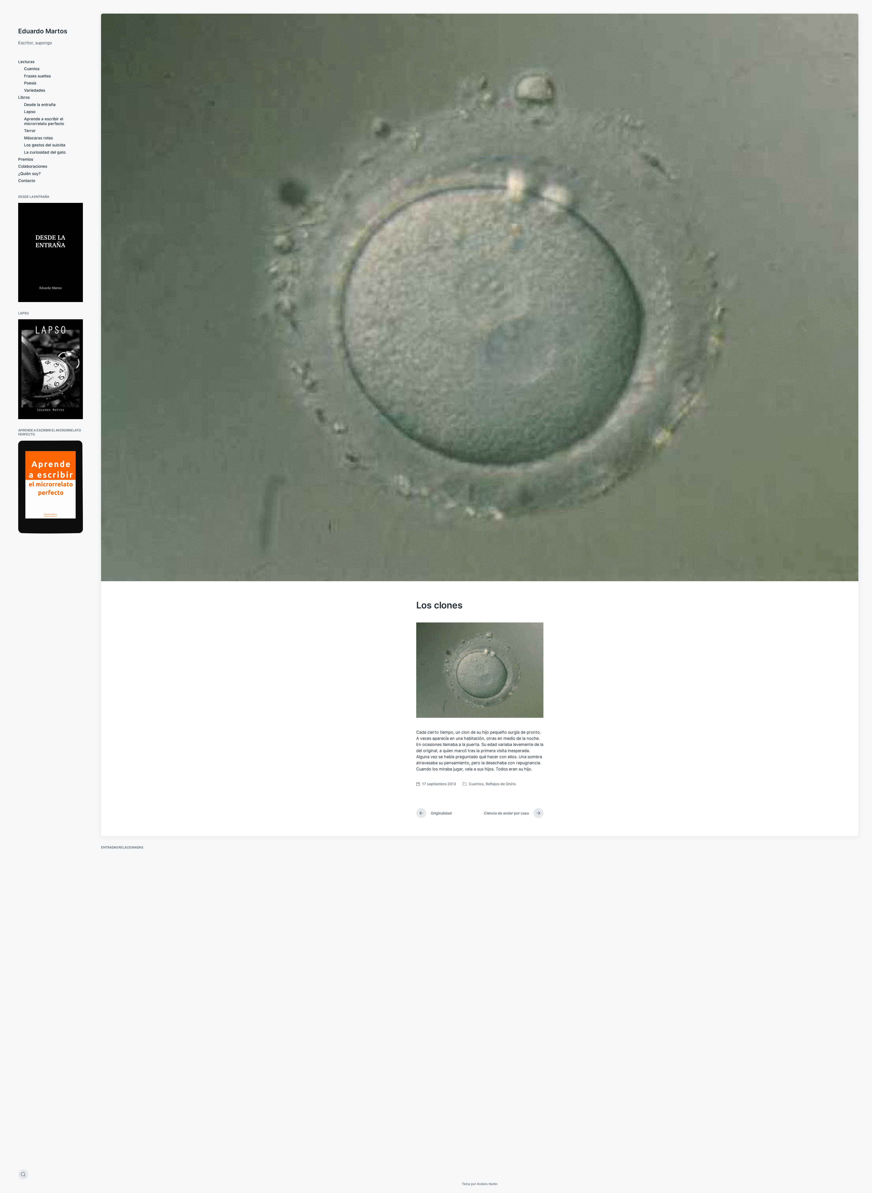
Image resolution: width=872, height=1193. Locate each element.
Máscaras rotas (38, 138)
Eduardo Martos (42, 31)
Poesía (30, 83)
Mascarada (501, 983)
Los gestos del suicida (44, 145)
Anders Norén (487, 1184)
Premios (25, 159)
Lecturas (26, 61)
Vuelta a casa (694, 970)
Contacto (26, 180)
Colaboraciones (32, 166)
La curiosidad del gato (45, 152)
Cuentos (32, 68)
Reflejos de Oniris (501, 784)
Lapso (29, 111)
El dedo (305, 998)
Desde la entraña (40, 104)
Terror (30, 130)
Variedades (34, 90)
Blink (111, 1156)
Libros (24, 97)
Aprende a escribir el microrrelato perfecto (44, 121)
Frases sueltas (37, 76)
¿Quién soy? (29, 173)
